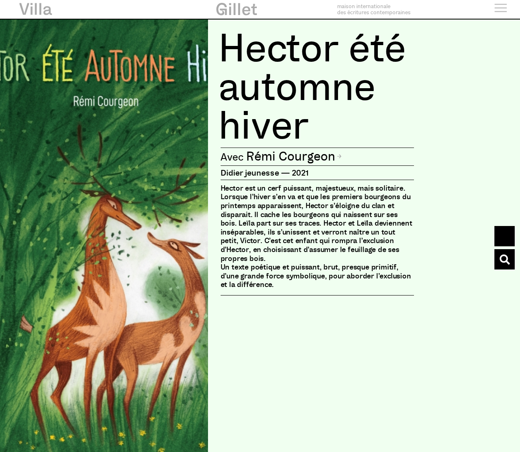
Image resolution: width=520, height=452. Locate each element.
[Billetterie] (504, 236)
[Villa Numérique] (504, 259)
